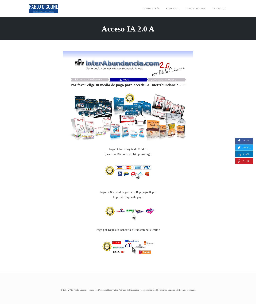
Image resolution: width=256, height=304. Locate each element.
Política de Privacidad (129, 290)
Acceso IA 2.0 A (128, 29)
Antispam (180, 290)
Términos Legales (166, 290)
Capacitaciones (196, 8)
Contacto (219, 8)
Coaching (172, 8)
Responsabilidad (149, 290)
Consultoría (151, 8)
